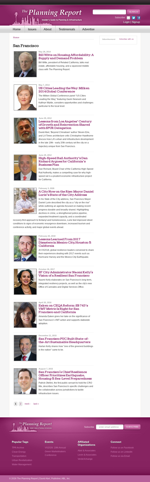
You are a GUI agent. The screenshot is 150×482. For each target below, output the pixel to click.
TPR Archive (18, 447)
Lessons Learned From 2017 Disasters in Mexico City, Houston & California (65, 242)
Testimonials (67, 29)
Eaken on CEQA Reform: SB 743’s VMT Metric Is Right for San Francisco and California (63, 309)
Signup (136, 21)
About (47, 29)
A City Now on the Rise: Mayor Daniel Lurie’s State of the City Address (66, 193)
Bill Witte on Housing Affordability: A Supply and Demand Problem (66, 56)
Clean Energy (19, 452)
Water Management (21, 464)
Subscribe (89, 427)
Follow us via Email (120, 456)
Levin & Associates (87, 455)
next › (27, 404)
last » (36, 404)
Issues (32, 29)
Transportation (19, 456)
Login (126, 21)
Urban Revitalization (22, 460)
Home (17, 29)
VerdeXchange (85, 459)
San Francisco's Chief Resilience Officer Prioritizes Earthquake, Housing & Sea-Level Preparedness (65, 375)
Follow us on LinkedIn (121, 452)
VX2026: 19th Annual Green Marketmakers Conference (55, 451)
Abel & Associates (86, 450)
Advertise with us (126, 39)
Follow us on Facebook (122, 447)
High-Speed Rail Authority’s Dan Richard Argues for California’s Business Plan (63, 161)
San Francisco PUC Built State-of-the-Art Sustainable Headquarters (64, 340)
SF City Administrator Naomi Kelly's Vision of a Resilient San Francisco (66, 273)
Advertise (88, 29)
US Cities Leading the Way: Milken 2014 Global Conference (64, 89)
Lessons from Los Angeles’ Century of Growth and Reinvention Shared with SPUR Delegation (65, 124)
